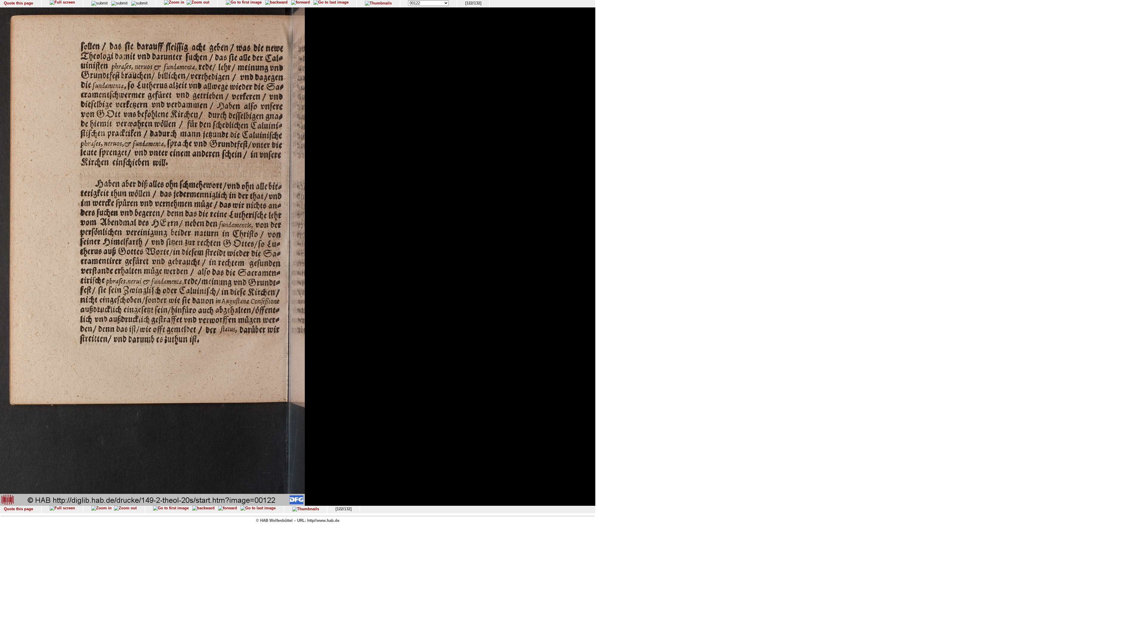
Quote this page (18, 3)
